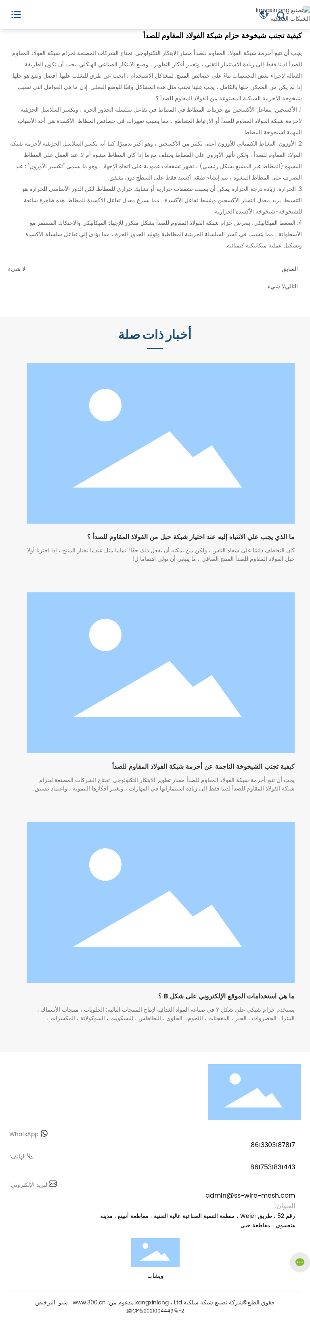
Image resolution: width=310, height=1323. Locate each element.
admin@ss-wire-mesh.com (250, 1195)
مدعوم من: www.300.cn (103, 1302)
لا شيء (16, 269)
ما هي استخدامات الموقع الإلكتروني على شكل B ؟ (226, 996)
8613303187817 (273, 1145)
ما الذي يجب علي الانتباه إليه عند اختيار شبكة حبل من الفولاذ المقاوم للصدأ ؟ (191, 537)
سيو (63, 1302)
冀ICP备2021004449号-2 (155, 1311)
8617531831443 (272, 1167)
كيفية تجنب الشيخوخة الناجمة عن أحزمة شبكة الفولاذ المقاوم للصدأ (203, 766)
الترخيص (45, 1302)
